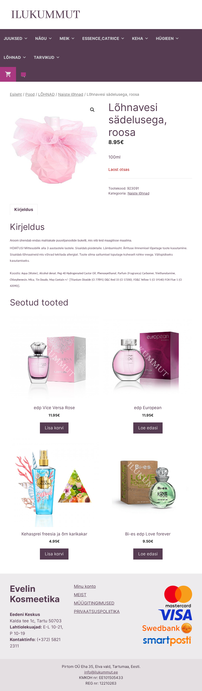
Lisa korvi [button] (54, 427)
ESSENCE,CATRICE (100, 38)
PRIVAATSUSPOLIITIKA (97, 611)
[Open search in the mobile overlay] (23, 74)
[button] (92, 109)
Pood (30, 94)
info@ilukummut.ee (101, 672)
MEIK (64, 38)
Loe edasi (148, 427)
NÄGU (41, 38)
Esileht (16, 94)
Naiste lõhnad (70, 94)
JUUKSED (13, 38)
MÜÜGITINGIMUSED (94, 603)
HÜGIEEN (165, 38)
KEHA (137, 38)
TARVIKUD (44, 57)
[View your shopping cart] (8, 74)
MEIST (80, 594)
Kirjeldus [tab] (23, 209)
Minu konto (85, 586)
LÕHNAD (12, 57)
